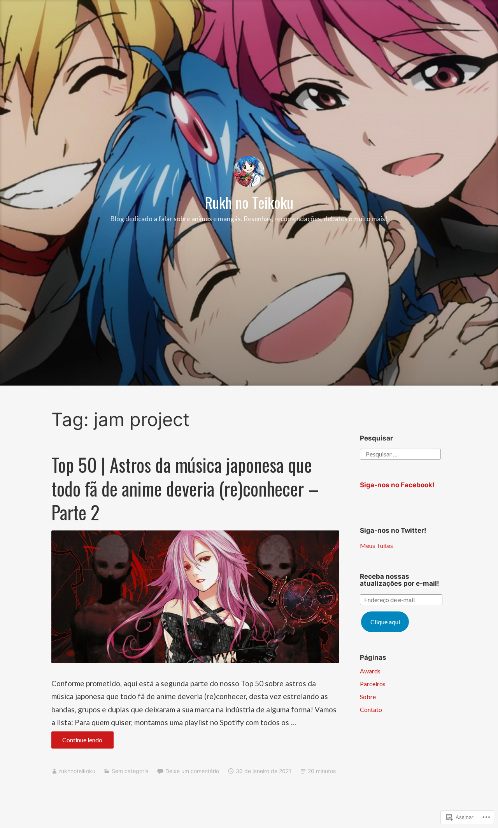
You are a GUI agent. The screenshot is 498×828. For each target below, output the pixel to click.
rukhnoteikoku (77, 771)
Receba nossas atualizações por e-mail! (399, 580)
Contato (371, 709)
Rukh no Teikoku (249, 202)
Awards (370, 671)
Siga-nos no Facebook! (397, 485)
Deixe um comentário (192, 771)
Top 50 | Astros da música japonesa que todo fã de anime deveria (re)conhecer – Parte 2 (185, 488)
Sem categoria (130, 771)
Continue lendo (77, 742)
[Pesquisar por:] (400, 453)
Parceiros (373, 683)
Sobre (368, 696)
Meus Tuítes (376, 545)
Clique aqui (385, 621)
